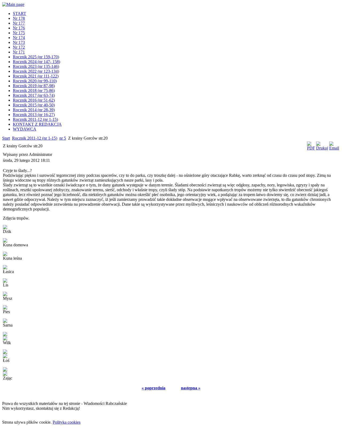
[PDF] (311, 148)
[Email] (334, 148)
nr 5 (62, 138)
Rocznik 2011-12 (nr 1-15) (34, 138)
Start (6, 138)
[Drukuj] (322, 148)
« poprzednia (153, 388)
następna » (190, 388)
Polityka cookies (66, 422)
